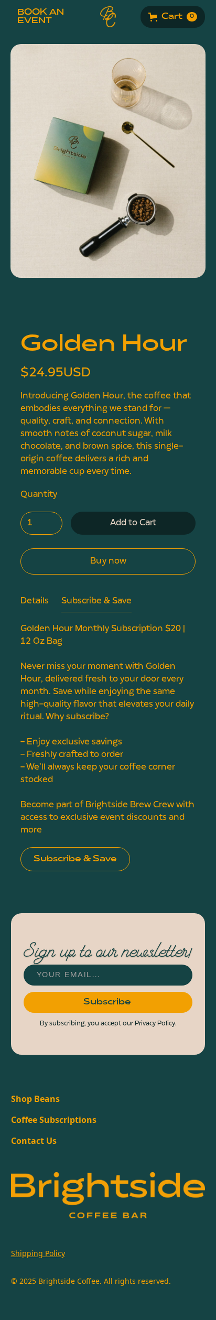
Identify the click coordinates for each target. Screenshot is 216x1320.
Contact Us (34, 1140)
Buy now (108, 561)
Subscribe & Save (75, 859)
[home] (108, 17)
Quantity (38, 495)
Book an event (40, 16)
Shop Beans (35, 1099)
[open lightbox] (108, 175)
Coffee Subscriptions (53, 1120)
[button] (173, 17)
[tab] (34, 601)
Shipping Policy (38, 1253)
